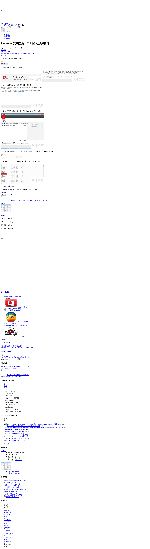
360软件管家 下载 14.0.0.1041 (14, 489)
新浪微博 (3, 53)
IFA (17, 366)
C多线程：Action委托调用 (12, 398)
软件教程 (5, 292)
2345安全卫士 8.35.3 (11, 484)
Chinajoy (13, 366)
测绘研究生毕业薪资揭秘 (11, 402)
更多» (2, 288)
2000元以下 (4, 357)
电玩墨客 (3, 50)
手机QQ (10, 368)
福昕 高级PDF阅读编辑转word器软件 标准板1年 (50, 427)
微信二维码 (30, 53)
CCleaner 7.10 (9, 482)
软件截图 (7, 37)
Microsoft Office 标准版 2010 (14, 440)
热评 (5, 387)
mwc (19, 366)
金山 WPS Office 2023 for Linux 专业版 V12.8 (47, 424)
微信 (6, 368)
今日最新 (3, 339)
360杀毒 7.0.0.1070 (10, 486)
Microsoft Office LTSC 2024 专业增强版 (16, 435)
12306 (14, 368)
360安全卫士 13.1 (10, 488)
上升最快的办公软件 (27, 348)
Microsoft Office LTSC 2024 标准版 (15, 433)
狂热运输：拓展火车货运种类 (13, 411)
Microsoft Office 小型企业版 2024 (14, 437)
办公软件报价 (6, 351)
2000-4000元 (11, 357)
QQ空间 (9, 53)
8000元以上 (25, 357)
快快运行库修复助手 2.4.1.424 (14, 480)
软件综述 (7, 35)
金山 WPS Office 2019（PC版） (14, 438)
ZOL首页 (3, 25)
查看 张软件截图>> (14, 471)
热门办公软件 (16, 348)
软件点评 (7, 38)
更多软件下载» (5, 443)
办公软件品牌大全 (6, 348)
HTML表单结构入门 (10, 393)
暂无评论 (3, 55)
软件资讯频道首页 (16, 346)
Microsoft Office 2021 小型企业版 (14, 431)
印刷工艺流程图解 (10, 404)
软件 (32, 111)
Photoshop (6, 186)
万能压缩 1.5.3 (9, 493)
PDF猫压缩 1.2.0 (11, 497)
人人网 (20, 53)
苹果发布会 (4, 366)
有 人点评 (18, 460)
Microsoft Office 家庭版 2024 (32, 426)
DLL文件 (17, 456)
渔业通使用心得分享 (10, 407)
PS (37, 189)
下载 (25, 480)
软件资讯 (10, 25)
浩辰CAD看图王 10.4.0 (12, 495)
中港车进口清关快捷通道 (11, 409)
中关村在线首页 (5, 346)
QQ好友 (24, 53)
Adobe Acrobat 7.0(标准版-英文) (14, 429)
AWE (9, 366)
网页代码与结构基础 (10, 391)
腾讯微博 (14, 53)
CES (27, 366)
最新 (5, 384)
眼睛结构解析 (8, 395)
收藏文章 (3, 51)
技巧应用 (17, 25)
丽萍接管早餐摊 (9, 400)
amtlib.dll (7, 32)
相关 (5, 386)
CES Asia (23, 366)
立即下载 (3, 203)
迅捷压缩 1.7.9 (9, 491)
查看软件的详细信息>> (15, 473)
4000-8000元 (18, 357)
